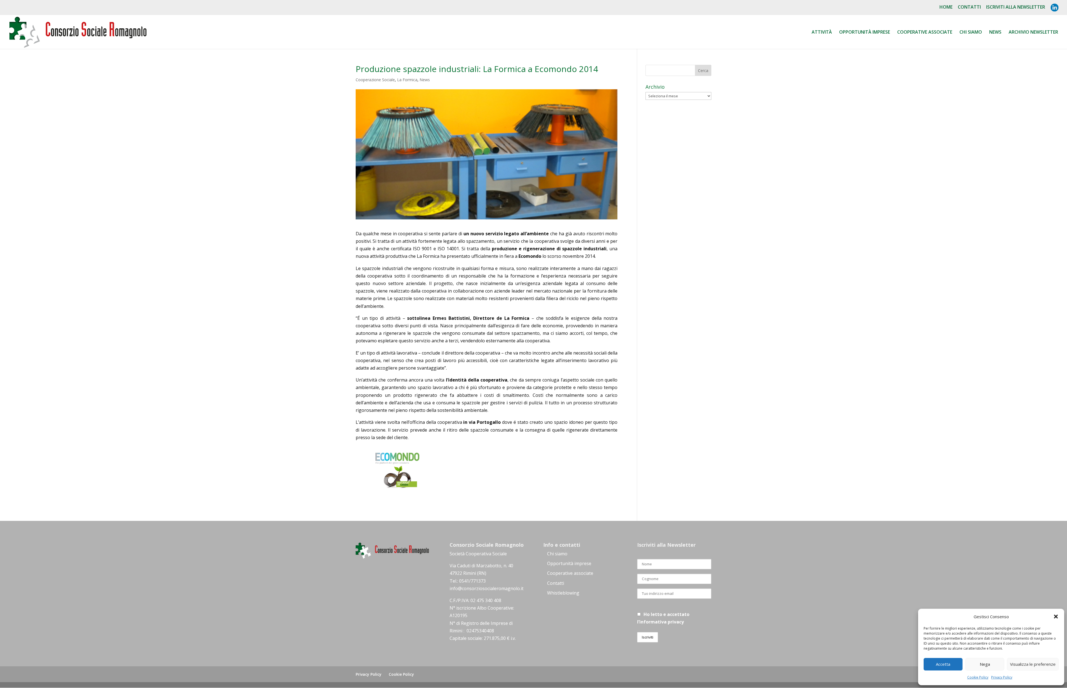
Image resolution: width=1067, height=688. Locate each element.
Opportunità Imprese (864, 32)
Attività (822, 32)
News (995, 32)
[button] (1056, 616)
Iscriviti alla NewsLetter (1015, 7)
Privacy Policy (1001, 677)
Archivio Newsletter (1033, 32)
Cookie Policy (977, 677)
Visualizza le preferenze (1033, 664)
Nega (985, 664)
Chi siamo (970, 32)
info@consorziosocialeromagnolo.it (486, 588)
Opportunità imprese (569, 563)
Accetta (943, 664)
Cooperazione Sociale (375, 79)
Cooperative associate (924, 32)
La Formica (407, 79)
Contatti (969, 7)
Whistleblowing (563, 593)
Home (946, 7)
